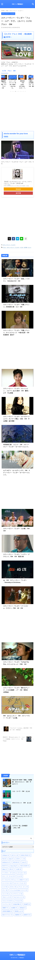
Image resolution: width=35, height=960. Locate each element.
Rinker (9, 184)
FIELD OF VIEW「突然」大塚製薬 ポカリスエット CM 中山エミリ (22, 782)
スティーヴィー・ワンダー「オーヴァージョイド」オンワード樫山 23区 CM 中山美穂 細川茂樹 (16, 419)
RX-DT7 (5, 865)
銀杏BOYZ (27, 914)
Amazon (18, 189)
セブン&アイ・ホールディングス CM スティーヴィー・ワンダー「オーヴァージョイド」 (16, 473)
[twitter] (9, 238)
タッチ (4, 886)
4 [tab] (15, 91)
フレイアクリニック (16, 893)
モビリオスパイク (19, 897)
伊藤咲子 (5, 907)
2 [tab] (12, 91)
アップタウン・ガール (8, 872)
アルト (4, 247)
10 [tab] (25, 91)
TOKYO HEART (24, 865)
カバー (29, 247)
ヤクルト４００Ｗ (7, 900)
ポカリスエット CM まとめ (21, 803)
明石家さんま (19, 911)
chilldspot (5, 855)
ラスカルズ (18, 900)
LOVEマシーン (20, 858)
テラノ (4, 890)
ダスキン (13, 886)
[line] (21, 238)
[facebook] (13, 238)
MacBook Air (6, 862)
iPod (4, 858)
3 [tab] (14, 91)
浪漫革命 (18, 914)
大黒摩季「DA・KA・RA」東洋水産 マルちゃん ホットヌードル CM (22, 816)
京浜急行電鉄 (17, 904)
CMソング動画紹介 (17, 4)
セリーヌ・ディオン (19, 883)
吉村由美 (22, 907)
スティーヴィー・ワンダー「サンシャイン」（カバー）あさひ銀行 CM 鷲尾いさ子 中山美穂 (16, 391)
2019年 (25, 247)
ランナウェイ (6, 904)
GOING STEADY (25, 855)
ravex (24, 862)
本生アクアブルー (7, 914)
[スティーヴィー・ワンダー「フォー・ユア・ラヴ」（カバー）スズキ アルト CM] (17, 238)
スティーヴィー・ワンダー (9, 244)
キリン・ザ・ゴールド (8, 876)
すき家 (18, 869)
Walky (4, 869)
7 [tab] (20, 91)
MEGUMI (16, 862)
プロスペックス (6, 897)
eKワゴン (15, 855)
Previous (2, 81)
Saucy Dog (13, 865)
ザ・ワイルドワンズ (8, 879)
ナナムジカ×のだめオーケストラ (18, 890)
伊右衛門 (27, 904)
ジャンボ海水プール (22, 879)
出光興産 (14, 907)
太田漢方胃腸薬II (7, 911)
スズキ (21, 247)
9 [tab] (23, 91)
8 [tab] (22, 91)
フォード (5, 893)
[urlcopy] (25, 238)
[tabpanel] (22, 82)
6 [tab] (19, 91)
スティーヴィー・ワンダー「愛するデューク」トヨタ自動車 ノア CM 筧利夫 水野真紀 (16, 690)
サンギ (19, 876)
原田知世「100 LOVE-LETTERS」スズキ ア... (22, 84)
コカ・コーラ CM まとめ (21, 791)
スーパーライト (7, 883)
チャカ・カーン (23, 886)
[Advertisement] (17, 111)
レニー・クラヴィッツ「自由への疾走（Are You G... (12, 84)
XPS (11, 869)
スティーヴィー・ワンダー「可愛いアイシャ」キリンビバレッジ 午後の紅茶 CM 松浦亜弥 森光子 (17, 333)
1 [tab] (10, 91)
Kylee (11, 858)
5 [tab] (17, 91)
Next (32, 81)
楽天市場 (18, 193)
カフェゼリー (21, 872)
